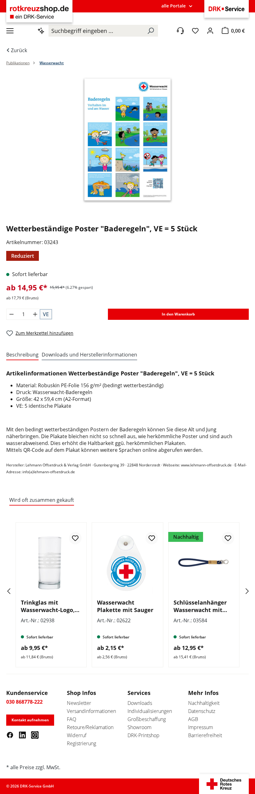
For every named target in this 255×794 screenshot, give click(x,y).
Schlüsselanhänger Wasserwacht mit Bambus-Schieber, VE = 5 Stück (203, 606)
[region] (127, 146)
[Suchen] (150, 31)
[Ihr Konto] (210, 30)
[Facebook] (10, 735)
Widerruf (76, 735)
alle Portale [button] (173, 6)
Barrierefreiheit (205, 735)
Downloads (140, 703)
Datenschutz (201, 711)
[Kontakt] (180, 30)
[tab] (22, 355)
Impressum (200, 727)
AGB (193, 719)
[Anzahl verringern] (11, 314)
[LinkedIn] (22, 735)
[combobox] (96, 31)
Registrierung (81, 743)
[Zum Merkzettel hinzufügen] (75, 538)
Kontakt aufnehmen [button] (30, 720)
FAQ (71, 719)
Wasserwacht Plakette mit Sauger (125, 606)
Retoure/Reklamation (90, 727)
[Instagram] (35, 735)
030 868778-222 (24, 702)
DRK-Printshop (144, 735)
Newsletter (79, 703)
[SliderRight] (238, 591)
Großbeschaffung (147, 719)
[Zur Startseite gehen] (39, 12)
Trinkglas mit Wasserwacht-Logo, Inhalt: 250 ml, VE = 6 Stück (50, 606)
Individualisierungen (150, 711)
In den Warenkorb (178, 314)
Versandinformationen (91, 711)
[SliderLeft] (17, 591)
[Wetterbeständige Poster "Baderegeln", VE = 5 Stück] (127, 139)
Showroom (139, 727)
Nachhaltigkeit (204, 703)
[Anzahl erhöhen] (35, 314)
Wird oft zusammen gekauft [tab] (41, 500)
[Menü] (10, 30)
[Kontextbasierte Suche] (41, 31)
